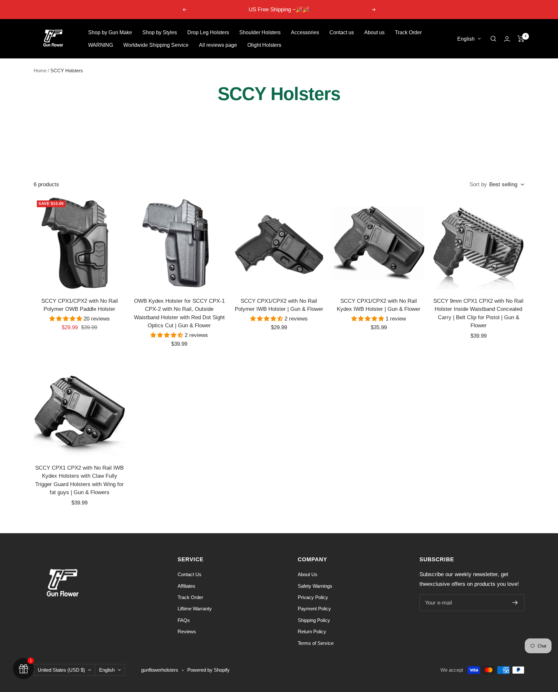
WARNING (100, 45)
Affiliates (186, 586)
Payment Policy (314, 608)
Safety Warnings (315, 586)
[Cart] (521, 39)
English (466, 39)
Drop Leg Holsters (208, 32)
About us (374, 32)
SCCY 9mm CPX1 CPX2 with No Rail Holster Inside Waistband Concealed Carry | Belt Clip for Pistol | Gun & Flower (478, 313)
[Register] (515, 602)
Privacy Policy (313, 597)
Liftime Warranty (195, 608)
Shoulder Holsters (260, 32)
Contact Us (190, 574)
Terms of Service (316, 643)
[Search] (493, 39)
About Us (307, 574)
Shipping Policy (314, 620)
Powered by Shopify (208, 670)
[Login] (507, 39)
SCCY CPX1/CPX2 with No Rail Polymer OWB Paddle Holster (79, 305)
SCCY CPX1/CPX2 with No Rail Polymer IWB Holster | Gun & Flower (279, 305)
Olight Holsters (264, 45)
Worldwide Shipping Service (156, 45)
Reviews (187, 631)
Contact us (341, 32)
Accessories (305, 32)
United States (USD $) (61, 670)
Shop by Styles (159, 32)
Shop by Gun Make (110, 32)
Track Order (408, 32)
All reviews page (218, 45)
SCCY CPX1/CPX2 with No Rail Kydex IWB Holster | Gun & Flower (378, 305)
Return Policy (312, 631)
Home (40, 70)
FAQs (184, 620)
